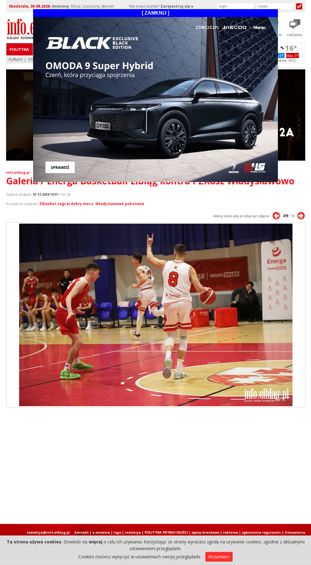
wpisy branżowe (205, 532)
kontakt (81, 532)
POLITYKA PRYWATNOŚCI (166, 532)
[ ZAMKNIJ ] (155, 13)
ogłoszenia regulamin (261, 532)
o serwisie (101, 532)
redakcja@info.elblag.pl (48, 532)
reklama (230, 532)
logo (117, 532)
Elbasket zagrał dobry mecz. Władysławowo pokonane (91, 203)
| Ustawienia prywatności (293, 534)
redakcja (133, 532)
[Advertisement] (155, 465)
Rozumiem (219, 557)
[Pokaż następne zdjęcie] (301, 215)
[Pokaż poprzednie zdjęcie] (276, 215)
